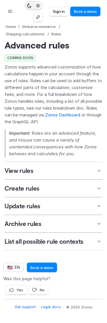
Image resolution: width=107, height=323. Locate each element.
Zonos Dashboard (62, 115)
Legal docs (51, 306)
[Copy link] (38, 17)
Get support (25, 306)
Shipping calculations (25, 34)
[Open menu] (10, 11)
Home (11, 26)
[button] (53, 170)
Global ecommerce (39, 26)
